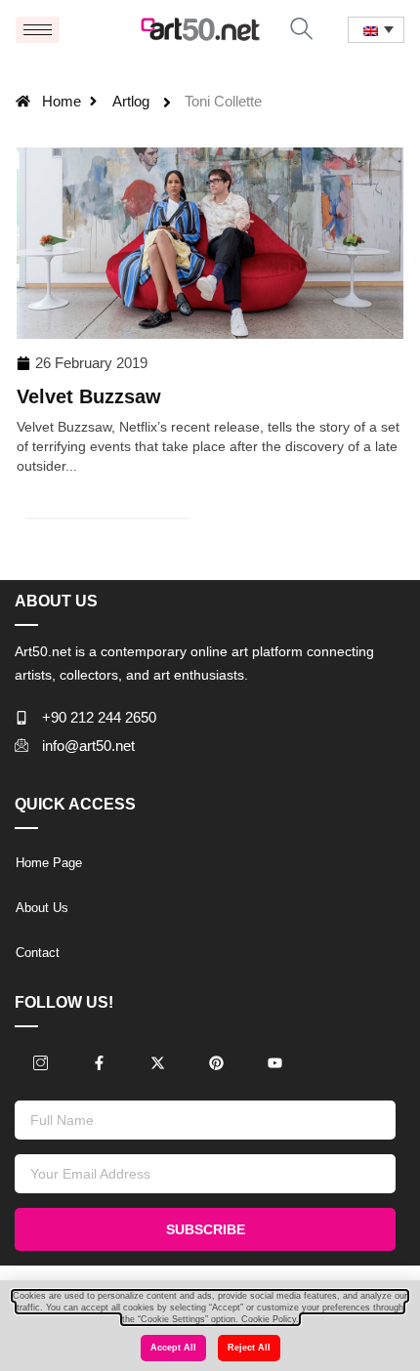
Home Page (49, 862)
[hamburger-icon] (38, 30)
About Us (42, 907)
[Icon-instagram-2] (40, 1062)
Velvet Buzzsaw (89, 396)
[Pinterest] (215, 1062)
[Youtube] (274, 1062)
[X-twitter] (157, 1062)
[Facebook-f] (98, 1062)
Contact (38, 952)
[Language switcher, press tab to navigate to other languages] (376, 30)
